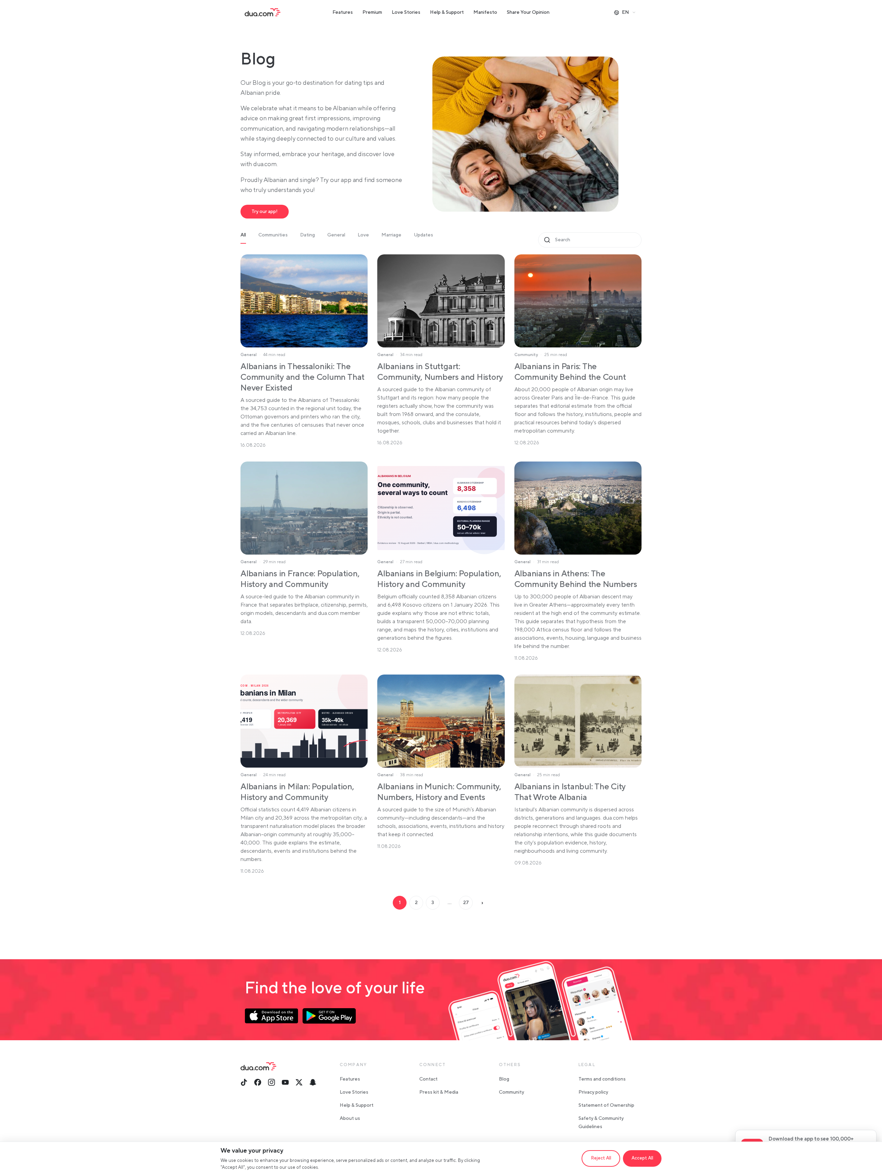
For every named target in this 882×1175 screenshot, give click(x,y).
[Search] (547, 240)
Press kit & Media (438, 1092)
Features (342, 12)
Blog (504, 1079)
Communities (273, 235)
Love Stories (406, 12)
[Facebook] (257, 1082)
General (336, 235)
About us (350, 1118)
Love (363, 235)
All (243, 235)
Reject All (601, 1158)
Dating (307, 235)
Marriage (391, 235)
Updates (423, 235)
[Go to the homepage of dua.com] (262, 12)
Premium (372, 12)
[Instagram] (271, 1082)
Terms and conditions (602, 1079)
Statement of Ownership (606, 1105)
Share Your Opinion (528, 12)
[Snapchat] (312, 1082)
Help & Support (447, 12)
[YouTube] (285, 1082)
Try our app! (265, 212)
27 (466, 903)
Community (511, 1092)
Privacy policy (593, 1092)
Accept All (642, 1158)
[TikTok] (243, 1082)
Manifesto (485, 12)
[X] (299, 1082)
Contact (428, 1079)
